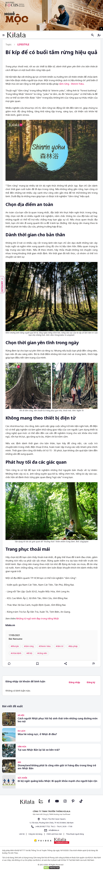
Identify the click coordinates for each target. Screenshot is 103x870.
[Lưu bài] (37, 663)
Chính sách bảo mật (54, 834)
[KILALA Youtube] (57, 800)
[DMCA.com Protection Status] (51, 867)
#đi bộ (29, 653)
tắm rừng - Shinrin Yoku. (71, 83)
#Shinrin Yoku (45, 646)
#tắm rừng (29, 646)
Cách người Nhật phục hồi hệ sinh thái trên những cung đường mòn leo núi (58, 720)
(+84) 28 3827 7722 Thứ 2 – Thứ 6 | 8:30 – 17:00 (53, 826)
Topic (8, 44)
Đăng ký (91, 682)
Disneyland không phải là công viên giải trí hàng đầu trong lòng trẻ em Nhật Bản (57, 767)
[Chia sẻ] (65, 663)
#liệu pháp (73, 646)
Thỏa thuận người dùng (75, 834)
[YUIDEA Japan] (42, 841)
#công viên (42, 653)
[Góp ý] (93, 663)
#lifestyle (15, 646)
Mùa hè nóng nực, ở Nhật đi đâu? (37, 734)
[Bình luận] (9, 663)
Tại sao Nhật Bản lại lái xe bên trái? (39, 749)
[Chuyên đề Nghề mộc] (51, 15)
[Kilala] (16, 35)
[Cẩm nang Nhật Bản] (27, 801)
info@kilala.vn (53, 830)
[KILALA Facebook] (41, 800)
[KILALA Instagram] (65, 800)
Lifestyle (23, 44)
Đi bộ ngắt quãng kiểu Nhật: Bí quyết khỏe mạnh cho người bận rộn (57, 781)
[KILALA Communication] (61, 841)
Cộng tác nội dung (35, 834)
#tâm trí (59, 646)
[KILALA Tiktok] (81, 800)
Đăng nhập (74, 682)
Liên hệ (22, 834)
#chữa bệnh (16, 653)
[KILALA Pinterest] (73, 800)
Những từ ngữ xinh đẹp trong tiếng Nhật (37, 618)
